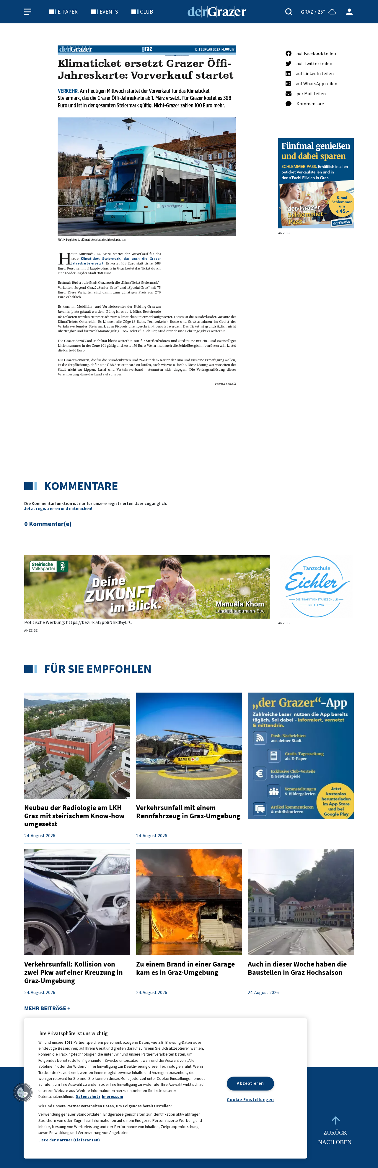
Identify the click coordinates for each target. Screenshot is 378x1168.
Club (146, 11)
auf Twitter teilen (314, 63)
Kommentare (310, 104)
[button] (22, 1092)
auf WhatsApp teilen (316, 83)
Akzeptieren (250, 1083)
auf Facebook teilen (316, 53)
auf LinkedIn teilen (315, 73)
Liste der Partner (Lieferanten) (69, 1140)
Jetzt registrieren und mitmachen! (58, 508)
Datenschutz (88, 1096)
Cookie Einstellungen (250, 1099)
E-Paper (68, 11)
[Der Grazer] (217, 11)
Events (109, 11)
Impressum (112, 1096)
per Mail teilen (311, 93)
